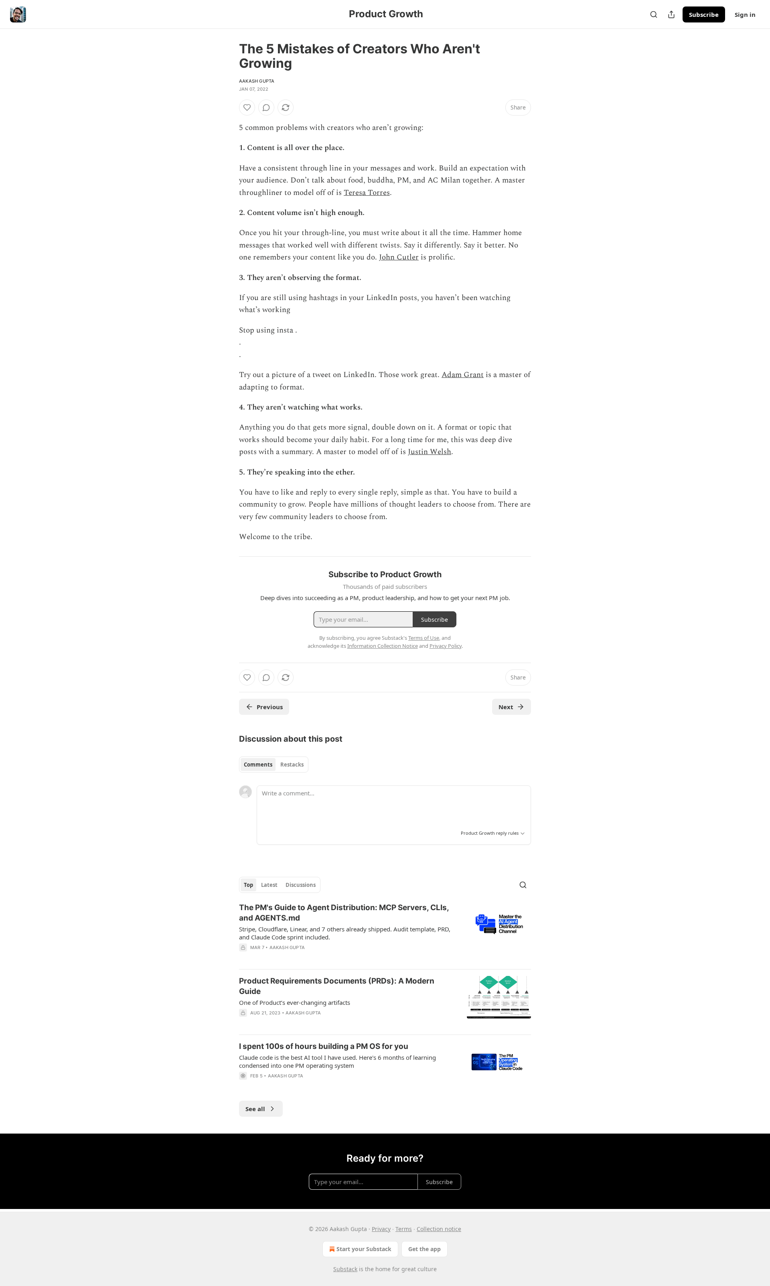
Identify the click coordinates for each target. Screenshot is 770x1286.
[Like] (247, 107)
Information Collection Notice (382, 645)
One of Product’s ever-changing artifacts (294, 1002)
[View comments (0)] (266, 107)
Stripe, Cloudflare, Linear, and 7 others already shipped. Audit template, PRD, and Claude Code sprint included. (344, 933)
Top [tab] (248, 884)
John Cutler (399, 257)
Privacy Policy (446, 645)
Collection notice (439, 1229)
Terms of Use (423, 637)
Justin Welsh (429, 452)
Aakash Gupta (256, 81)
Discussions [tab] (301, 884)
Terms (403, 1229)
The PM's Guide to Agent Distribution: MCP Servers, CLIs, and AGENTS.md (344, 913)
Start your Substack (363, 1249)
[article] (385, 932)
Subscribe (704, 14)
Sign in (745, 14)
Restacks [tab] (292, 764)
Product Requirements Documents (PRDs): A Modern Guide (336, 986)
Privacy (381, 1229)
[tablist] (273, 765)
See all (255, 1109)
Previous (270, 707)
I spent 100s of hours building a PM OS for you (323, 1046)
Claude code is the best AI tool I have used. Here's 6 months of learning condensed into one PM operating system (337, 1061)
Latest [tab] (269, 884)
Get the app (424, 1249)
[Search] (654, 14)
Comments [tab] (258, 764)
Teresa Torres (367, 193)
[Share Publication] (671, 14)
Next (505, 707)
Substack (345, 1269)
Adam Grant (463, 375)
